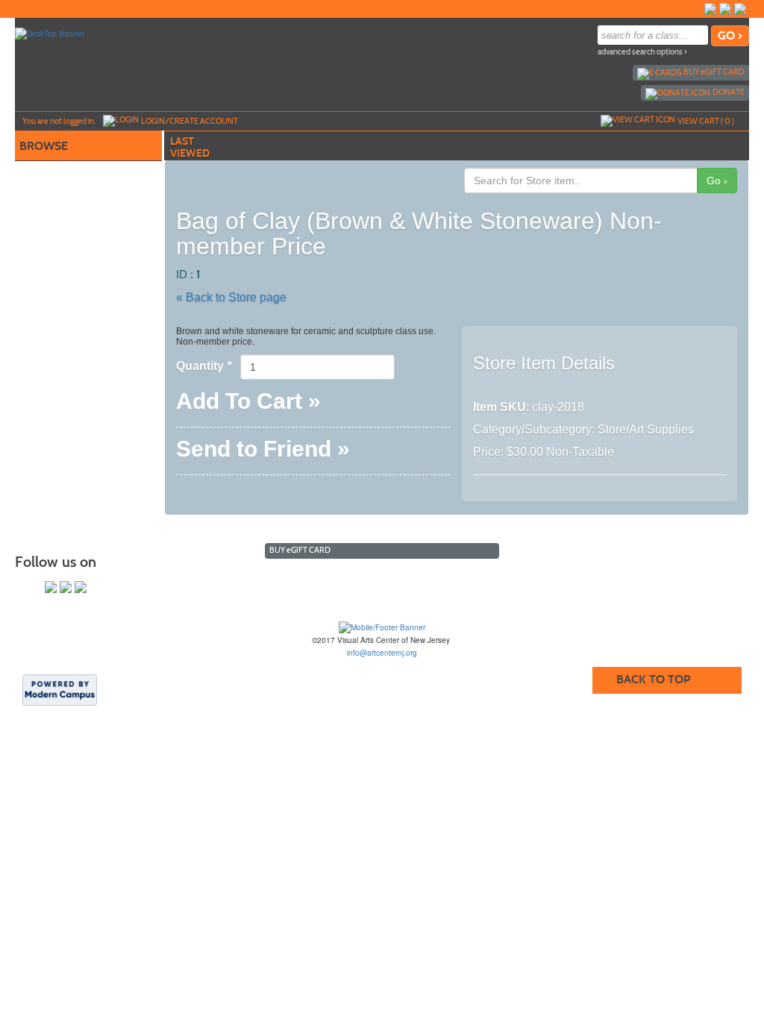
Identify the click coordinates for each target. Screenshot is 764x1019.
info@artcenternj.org (382, 653)
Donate (729, 92)
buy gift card (714, 71)
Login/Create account (189, 121)
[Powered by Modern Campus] (59, 689)
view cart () (705, 121)
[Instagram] (740, 9)
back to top (653, 679)
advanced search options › (642, 52)
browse (43, 146)
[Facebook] (710, 9)
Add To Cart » (248, 404)
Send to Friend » (263, 451)
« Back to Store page (231, 297)
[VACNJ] (695, 9)
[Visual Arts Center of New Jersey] (382, 627)
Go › (717, 180)
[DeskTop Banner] (49, 33)
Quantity (203, 366)
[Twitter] (725, 9)
